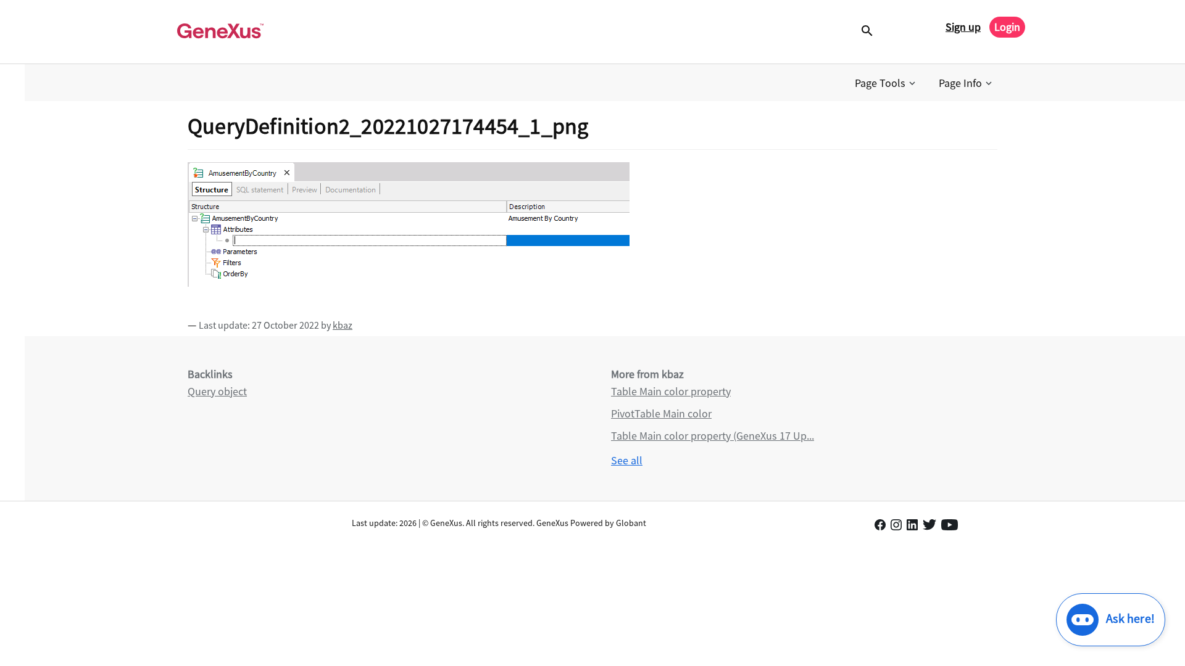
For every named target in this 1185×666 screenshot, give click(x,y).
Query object (217, 391)
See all (626, 460)
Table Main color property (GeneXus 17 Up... (712, 436)
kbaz (342, 325)
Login (1007, 27)
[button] (886, 83)
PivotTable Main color (661, 413)
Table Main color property (671, 391)
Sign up (963, 27)
